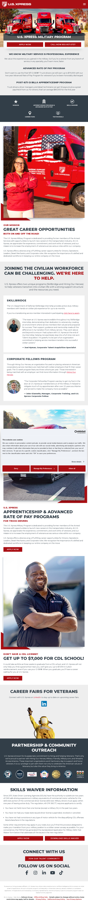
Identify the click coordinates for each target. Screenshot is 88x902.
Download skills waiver (65, 838)
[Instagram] (35, 873)
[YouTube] (52, 873)
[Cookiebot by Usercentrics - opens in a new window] (76, 431)
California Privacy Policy (56, 899)
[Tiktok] (61, 873)
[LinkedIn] (44, 873)
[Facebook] (26, 873)
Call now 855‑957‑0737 (63, 45)
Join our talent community (44, 859)
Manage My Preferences (43, 468)
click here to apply (71, 313)
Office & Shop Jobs (41, 897)
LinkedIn (37, 697)
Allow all (72, 468)
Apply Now (25, 45)
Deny (16, 468)
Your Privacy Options (74, 899)
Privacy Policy (41, 899)
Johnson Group (27, 897)
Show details (76, 462)
